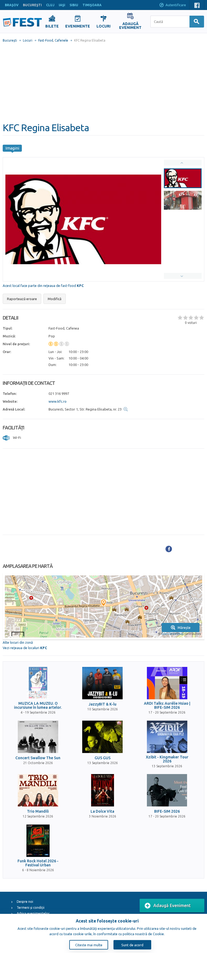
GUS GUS (103, 758)
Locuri (27, 40)
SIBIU (74, 5)
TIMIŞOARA (92, 5)
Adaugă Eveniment (172, 905)
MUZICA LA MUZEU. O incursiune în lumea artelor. (38, 705)
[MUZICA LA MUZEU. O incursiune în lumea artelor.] (38, 683)
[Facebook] (168, 549)
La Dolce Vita (102, 811)
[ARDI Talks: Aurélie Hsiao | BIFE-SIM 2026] (167, 683)
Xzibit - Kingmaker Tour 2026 (167, 759)
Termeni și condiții (30, 907)
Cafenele (61, 40)
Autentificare (175, 5)
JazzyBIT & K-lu (102, 704)
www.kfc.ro (58, 401)
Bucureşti (10, 40)
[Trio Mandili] (38, 790)
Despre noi (25, 901)
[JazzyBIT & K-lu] (102, 683)
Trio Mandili (38, 811)
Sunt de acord (132, 945)
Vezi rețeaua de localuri (25, 648)
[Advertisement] (103, 82)
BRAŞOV (12, 5)
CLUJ (50, 5)
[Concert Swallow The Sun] (38, 737)
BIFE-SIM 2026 (167, 811)
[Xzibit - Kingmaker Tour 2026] (167, 737)
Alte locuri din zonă (18, 642)
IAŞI (62, 5)
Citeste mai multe (88, 945)
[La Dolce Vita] (102, 790)
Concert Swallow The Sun (37, 758)
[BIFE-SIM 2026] (167, 790)
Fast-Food (45, 40)
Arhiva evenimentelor (33, 913)
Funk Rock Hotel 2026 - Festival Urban (38, 863)
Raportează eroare (22, 299)
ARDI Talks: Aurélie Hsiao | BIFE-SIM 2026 (167, 705)
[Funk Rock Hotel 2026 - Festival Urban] (38, 841)
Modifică (54, 299)
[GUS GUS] (102, 737)
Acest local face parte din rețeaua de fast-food (43, 285)
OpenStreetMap (172, 633)
